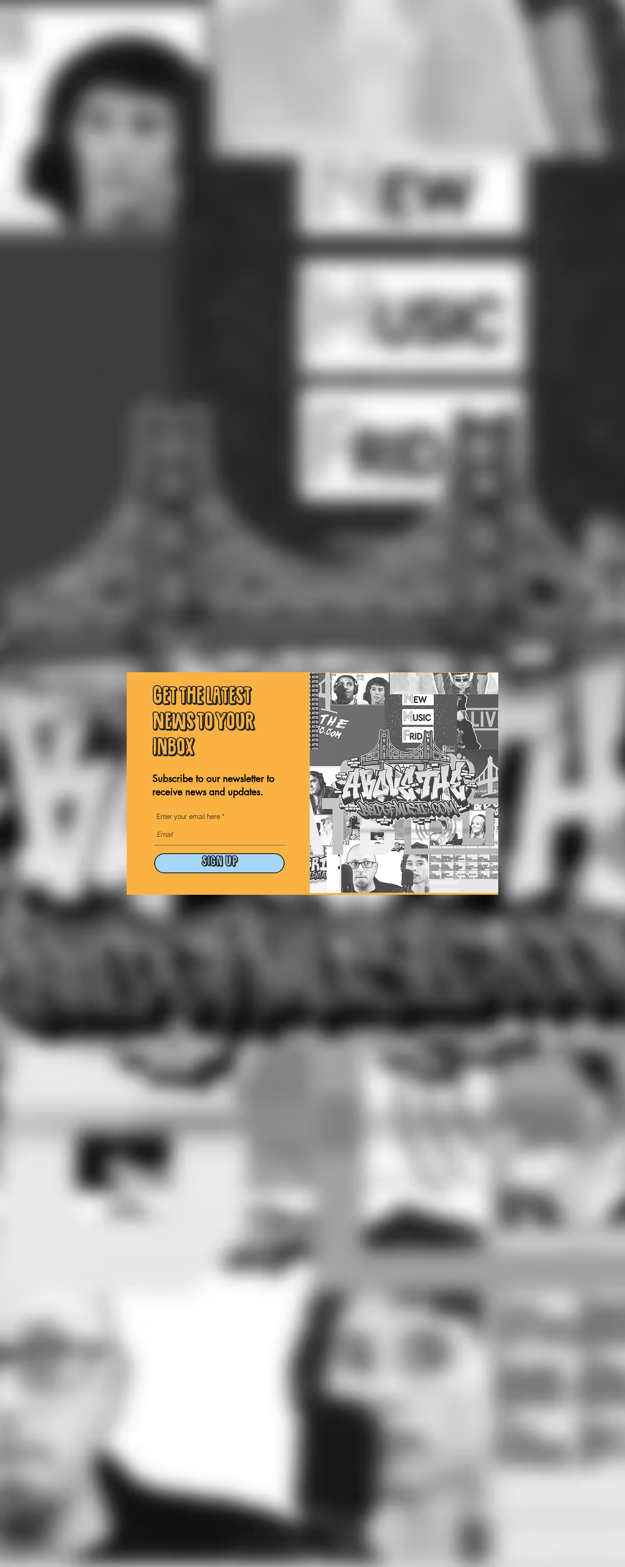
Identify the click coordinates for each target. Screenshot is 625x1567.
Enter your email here (188, 816)
